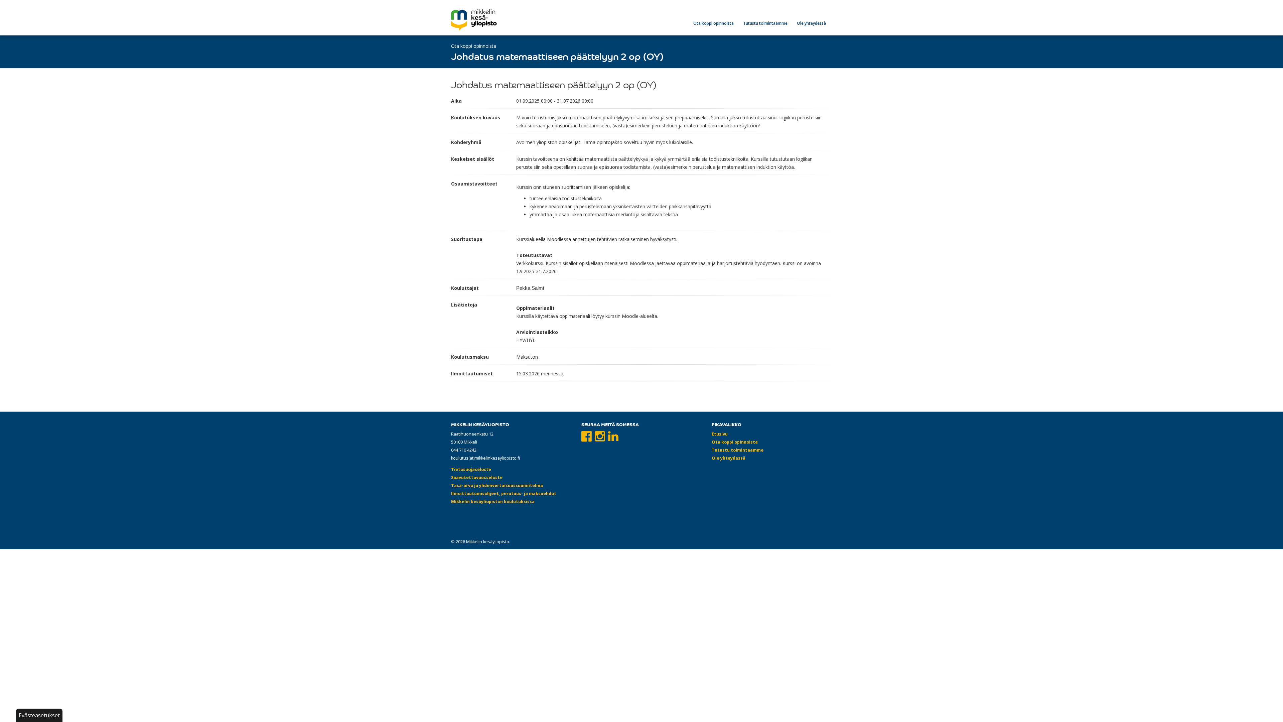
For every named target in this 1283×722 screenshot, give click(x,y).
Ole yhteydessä (811, 23)
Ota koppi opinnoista (713, 23)
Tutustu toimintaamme (765, 23)
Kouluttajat (465, 288)
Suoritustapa (466, 239)
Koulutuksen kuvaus (475, 117)
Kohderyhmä (466, 142)
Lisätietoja (464, 305)
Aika (456, 101)
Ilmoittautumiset (472, 373)
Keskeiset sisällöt (472, 159)
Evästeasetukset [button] (39, 715)
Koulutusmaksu (470, 357)
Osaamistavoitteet (474, 183)
